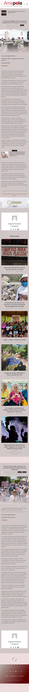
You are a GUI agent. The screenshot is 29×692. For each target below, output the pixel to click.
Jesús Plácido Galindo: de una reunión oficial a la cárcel (16, 12)
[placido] (3, 13)
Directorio (7, 676)
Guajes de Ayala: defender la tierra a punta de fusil (15, 374)
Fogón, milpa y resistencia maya (14, 339)
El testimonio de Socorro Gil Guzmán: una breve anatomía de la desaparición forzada (14, 304)
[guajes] (14, 357)
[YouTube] (15, 671)
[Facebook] (7, 671)
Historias (19, 472)
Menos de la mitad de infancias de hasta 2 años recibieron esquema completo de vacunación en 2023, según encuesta (17, 153)
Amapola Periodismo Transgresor (12, 25)
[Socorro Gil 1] (14, 287)
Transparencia (21, 676)
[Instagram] (13, 671)
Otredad (22, 25)
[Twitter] (10, 671)
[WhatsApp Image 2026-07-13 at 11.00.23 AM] (14, 393)
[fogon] (14, 324)
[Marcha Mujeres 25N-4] (14, 429)
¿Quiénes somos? (13, 676)
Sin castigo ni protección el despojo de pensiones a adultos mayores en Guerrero (14, 410)
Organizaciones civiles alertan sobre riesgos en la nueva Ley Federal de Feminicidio (14, 446)
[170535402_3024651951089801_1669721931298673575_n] (4, 155)
